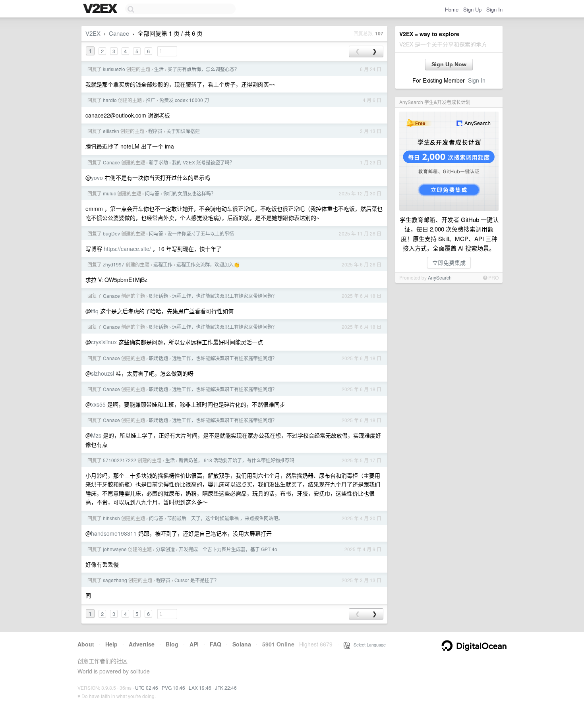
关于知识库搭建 (183, 130)
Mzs (96, 435)
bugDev (111, 233)
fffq (95, 311)
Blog (172, 644)
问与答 (152, 193)
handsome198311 (114, 533)
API (194, 644)
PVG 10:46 (173, 687)
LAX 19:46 (200, 687)
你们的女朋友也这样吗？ (189, 193)
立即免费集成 (449, 262)
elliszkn (111, 130)
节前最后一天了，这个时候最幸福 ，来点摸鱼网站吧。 (225, 518)
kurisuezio (114, 69)
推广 (150, 99)
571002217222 (119, 460)
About (85, 644)
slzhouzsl (102, 373)
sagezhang (115, 580)
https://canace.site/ (127, 249)
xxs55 (98, 404)
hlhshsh (111, 518)
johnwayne (115, 549)
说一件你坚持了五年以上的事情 (200, 233)
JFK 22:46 (226, 687)
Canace (119, 33)
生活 (159, 69)
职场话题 (158, 295)
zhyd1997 (113, 264)
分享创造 (165, 549)
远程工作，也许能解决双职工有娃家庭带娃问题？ (224, 295)
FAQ (215, 644)
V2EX (93, 33)
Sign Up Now (448, 64)
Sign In (494, 9)
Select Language (368, 644)
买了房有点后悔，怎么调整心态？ (203, 69)
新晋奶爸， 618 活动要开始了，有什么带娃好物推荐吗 (236, 460)
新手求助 (158, 162)
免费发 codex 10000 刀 (184, 99)
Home (451, 9)
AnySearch (440, 277)
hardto (110, 99)
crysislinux (104, 342)
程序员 (155, 130)
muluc (109, 193)
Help (111, 644)
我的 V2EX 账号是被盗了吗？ (203, 162)
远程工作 (162, 264)
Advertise (142, 644)
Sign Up (472, 9)
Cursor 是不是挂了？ (196, 580)
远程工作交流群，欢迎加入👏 (208, 264)
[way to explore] (101, 9)
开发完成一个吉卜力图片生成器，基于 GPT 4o (228, 549)
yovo (97, 177)
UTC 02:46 (146, 687)
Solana (241, 644)
